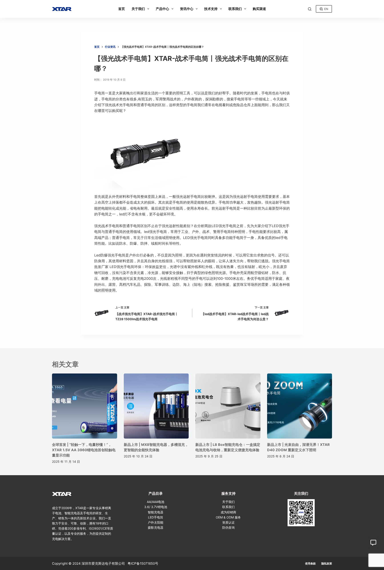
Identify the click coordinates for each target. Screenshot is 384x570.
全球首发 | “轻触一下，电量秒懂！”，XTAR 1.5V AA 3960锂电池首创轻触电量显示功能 (84, 449)
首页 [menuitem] (121, 9)
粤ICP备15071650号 (143, 563)
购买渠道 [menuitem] (259, 9)
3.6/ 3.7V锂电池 (155, 507)
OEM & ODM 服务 (228, 517)
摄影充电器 (155, 527)
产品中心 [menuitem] (162, 9)
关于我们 (228, 502)
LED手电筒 (155, 517)
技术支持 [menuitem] (211, 9)
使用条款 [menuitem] (310, 563)
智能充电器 (155, 512)
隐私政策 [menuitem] (326, 563)
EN (326, 9)
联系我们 (228, 507)
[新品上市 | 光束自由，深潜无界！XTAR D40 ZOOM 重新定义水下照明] (299, 406)
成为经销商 (228, 512)
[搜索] (309, 9)
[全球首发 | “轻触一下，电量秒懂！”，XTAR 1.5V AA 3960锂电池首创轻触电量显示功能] (84, 406)
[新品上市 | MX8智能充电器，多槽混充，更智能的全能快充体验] (156, 406)
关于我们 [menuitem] (138, 9)
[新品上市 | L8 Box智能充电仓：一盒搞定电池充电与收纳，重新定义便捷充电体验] (227, 406)
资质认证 (228, 522)
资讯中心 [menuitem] (186, 9)
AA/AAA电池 (155, 502)
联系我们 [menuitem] (235, 9)
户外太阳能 (155, 522)
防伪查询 (228, 527)
